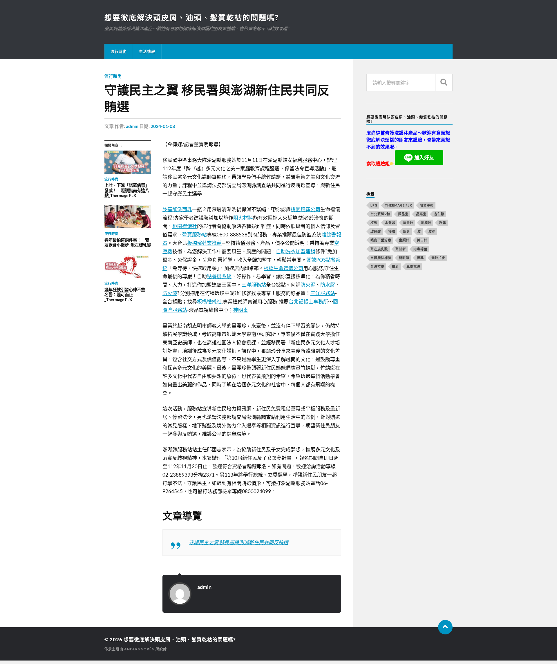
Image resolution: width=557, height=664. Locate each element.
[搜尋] (444, 82)
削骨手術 (427, 205)
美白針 (422, 240)
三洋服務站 (253, 285)
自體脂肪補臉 (380, 258)
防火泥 (308, 285)
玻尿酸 (375, 231)
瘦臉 (391, 231)
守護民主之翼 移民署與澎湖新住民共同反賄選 (238, 542)
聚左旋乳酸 (379, 249)
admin (132, 126)
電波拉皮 (438, 258)
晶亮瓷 (421, 214)
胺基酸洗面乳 (177, 209)
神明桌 (240, 310)
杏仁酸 (439, 214)
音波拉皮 (377, 266)
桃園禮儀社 (184, 226)
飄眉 (395, 266)
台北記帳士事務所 (308, 301)
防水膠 (327, 285)
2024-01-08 (163, 126)
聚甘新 (400, 249)
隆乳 (420, 258)
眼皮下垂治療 (380, 240)
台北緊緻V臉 (380, 214)
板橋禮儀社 (209, 301)
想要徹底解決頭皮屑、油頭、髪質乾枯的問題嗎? (191, 17)
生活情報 (147, 51)
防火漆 (169, 293)
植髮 (373, 223)
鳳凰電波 (413, 266)
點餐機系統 (219, 276)
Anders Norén (139, 649)
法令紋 (408, 223)
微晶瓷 (403, 214)
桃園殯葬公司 (305, 209)
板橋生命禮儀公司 (283, 268)
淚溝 (442, 223)
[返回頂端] (445, 627)
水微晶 (390, 223)
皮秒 (431, 231)
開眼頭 (404, 258)
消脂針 (426, 223)
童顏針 (404, 240)
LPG (373, 205)
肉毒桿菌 (420, 249)
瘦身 (406, 231)
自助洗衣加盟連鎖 (295, 251)
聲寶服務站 (194, 234)
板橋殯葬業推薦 (204, 243)
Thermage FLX (398, 205)
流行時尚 (119, 51)
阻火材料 (243, 218)
